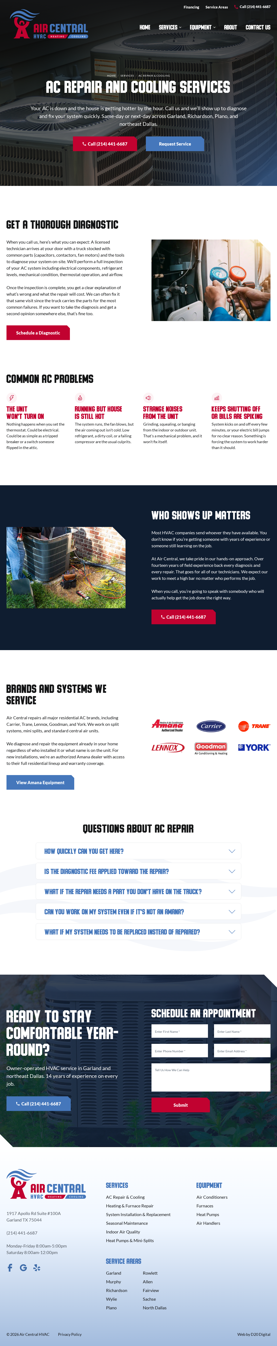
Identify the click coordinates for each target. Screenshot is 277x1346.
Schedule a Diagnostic (38, 332)
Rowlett (150, 1273)
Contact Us (258, 28)
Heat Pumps (207, 1214)
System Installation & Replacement (138, 1214)
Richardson (116, 1290)
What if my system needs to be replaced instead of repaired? (122, 933)
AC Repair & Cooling (125, 1197)
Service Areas (217, 7)
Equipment (201, 28)
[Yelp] (36, 1267)
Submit (181, 1105)
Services (168, 28)
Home (145, 28)
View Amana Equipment (40, 782)
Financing (191, 7)
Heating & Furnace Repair (130, 1205)
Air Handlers (208, 1223)
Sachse (149, 1299)
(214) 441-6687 (21, 1232)
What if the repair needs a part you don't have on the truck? (123, 892)
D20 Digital (261, 1334)
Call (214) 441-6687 (255, 7)
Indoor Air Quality (123, 1231)
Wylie (111, 1299)
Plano (111, 1307)
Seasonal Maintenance (127, 1223)
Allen (148, 1281)
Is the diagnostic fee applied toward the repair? (107, 872)
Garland (113, 1273)
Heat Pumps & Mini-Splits (130, 1240)
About (230, 28)
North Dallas (155, 1307)
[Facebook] (9, 1267)
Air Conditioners (212, 1197)
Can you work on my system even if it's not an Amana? (114, 913)
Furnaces (204, 1205)
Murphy (113, 1281)
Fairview (151, 1290)
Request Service (175, 143)
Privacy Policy (70, 1334)
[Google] (23, 1267)
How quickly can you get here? (84, 852)
